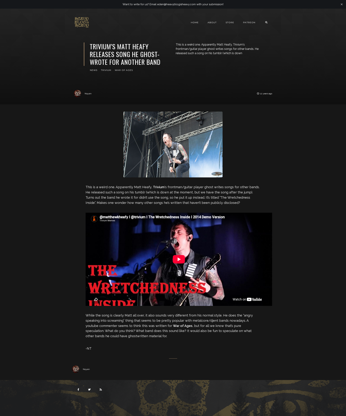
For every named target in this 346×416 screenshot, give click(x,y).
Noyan (88, 93)
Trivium (106, 70)
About (212, 22)
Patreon (249, 22)
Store (230, 22)
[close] (342, 4)
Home (195, 22)
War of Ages (124, 70)
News (93, 70)
